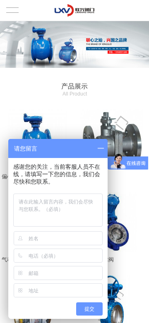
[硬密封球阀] (112, 139)
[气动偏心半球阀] (112, 222)
